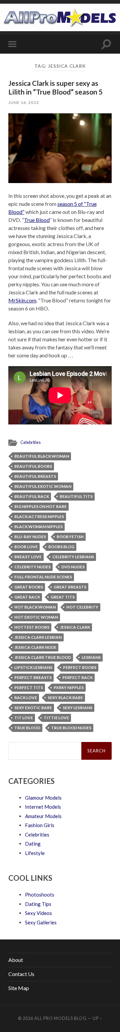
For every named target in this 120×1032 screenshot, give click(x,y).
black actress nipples (39, 516)
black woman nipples (38, 526)
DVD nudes (73, 566)
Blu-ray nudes (30, 536)
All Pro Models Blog (60, 1018)
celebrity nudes (32, 566)
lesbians (91, 657)
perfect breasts (33, 677)
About (15, 960)
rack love (25, 697)
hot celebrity (82, 607)
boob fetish (70, 536)
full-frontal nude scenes (43, 576)
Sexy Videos (38, 913)
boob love (26, 546)
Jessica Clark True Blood (42, 657)
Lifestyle (35, 853)
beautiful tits (76, 496)
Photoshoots (39, 895)
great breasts (70, 586)
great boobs (28, 586)
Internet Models (43, 807)
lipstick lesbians (33, 667)
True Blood (37, 220)
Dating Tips (38, 904)
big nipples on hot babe (40, 506)
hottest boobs (31, 627)
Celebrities (30, 442)
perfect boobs (79, 667)
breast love (28, 556)
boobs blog (61, 546)
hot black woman (35, 607)
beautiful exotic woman (42, 486)
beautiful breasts (35, 476)
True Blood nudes (71, 727)
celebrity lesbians (73, 556)
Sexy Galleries (41, 922)
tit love (23, 717)
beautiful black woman (41, 456)
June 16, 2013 (23, 102)
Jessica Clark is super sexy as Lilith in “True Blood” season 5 (55, 87)
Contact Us (21, 974)
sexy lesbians (77, 707)
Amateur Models (43, 816)
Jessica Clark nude (35, 647)
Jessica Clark (75, 627)
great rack (27, 596)
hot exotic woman (36, 617)
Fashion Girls (39, 825)
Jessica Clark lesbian (38, 637)
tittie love (56, 717)
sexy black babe (65, 697)
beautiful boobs (33, 466)
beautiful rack (31, 496)
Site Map (18, 988)
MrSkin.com (22, 300)
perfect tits (28, 687)
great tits (63, 596)
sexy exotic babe (33, 707)
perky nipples (69, 687)
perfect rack (77, 677)
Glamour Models (43, 798)
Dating (33, 844)
